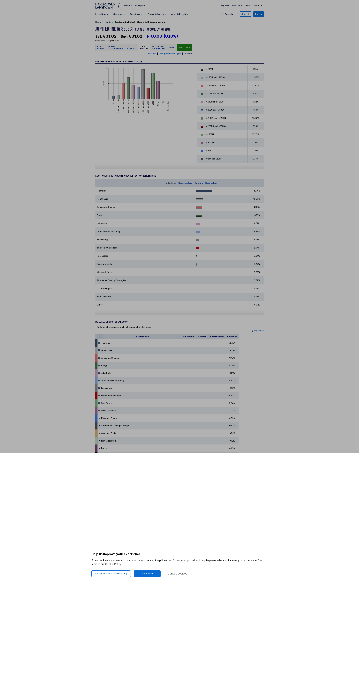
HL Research (131, 47)
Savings (117, 14)
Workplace (140, 5)
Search (229, 14)
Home (98, 22)
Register (225, 5)
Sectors (199, 183)
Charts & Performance (115, 47)
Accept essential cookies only (111, 573)
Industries (171, 183)
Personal (128, 5)
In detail (188, 53)
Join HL (245, 14)
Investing (100, 14)
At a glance (100, 47)
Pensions (135, 14)
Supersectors (185, 183)
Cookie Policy (113, 564)
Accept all (147, 573)
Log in (258, 14)
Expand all (258, 330)
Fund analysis (144, 47)
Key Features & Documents (158, 47)
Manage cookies (177, 573)
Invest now (184, 47)
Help (247, 5)
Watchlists (237, 5)
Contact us (258, 5)
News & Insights (179, 14)
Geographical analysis (170, 53)
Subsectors (211, 183)
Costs (172, 47)
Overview (151, 53)
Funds (108, 22)
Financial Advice (157, 14)
